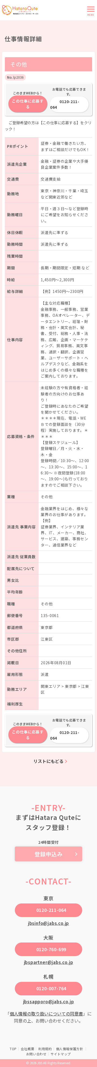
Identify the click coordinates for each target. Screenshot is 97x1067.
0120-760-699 (51, 949)
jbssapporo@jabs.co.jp (48, 1001)
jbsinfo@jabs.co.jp (48, 923)
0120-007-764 (51, 988)
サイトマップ (61, 1054)
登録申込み (48, 854)
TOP (13, 1048)
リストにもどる (48, 761)
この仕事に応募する (28, 103)
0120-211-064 (64, 104)
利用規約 (45, 1048)
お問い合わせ (36, 1054)
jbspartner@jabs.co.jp (48, 962)
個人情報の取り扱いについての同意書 (46, 1013)
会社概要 (27, 1048)
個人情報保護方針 (70, 1048)
